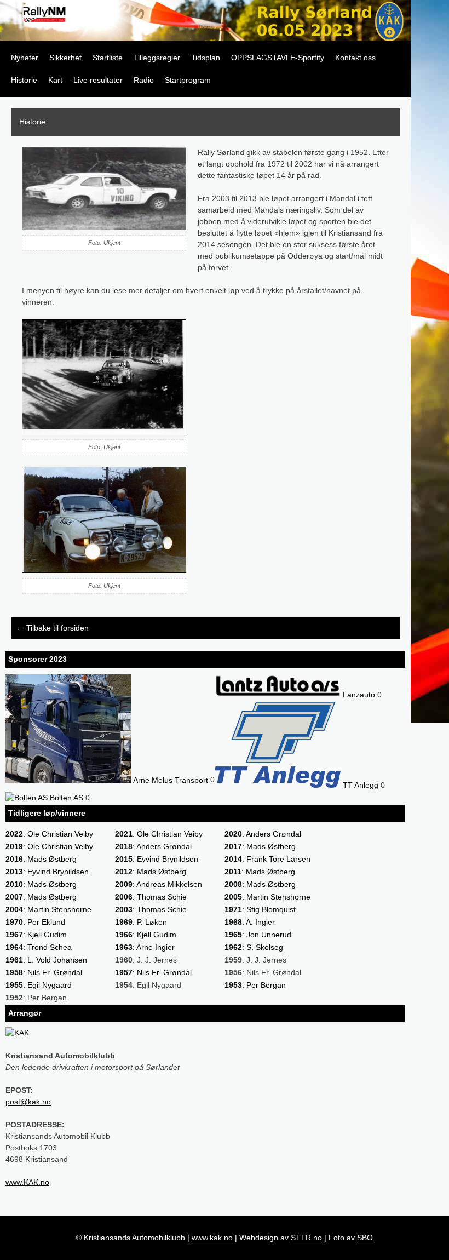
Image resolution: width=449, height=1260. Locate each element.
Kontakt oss (355, 57)
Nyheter (24, 57)
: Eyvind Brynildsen (156, 859)
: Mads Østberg (260, 846)
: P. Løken (141, 922)
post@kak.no (28, 1101)
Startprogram (188, 80)
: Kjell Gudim (36, 934)
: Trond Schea (38, 947)
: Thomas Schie (151, 896)
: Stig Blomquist (260, 909)
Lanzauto (358, 694)
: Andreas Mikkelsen (158, 884)
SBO (365, 1237)
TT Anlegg (359, 785)
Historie (24, 80)
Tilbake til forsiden (52, 627)
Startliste (108, 57)
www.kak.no (212, 1237)
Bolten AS (65, 797)
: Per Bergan (255, 985)
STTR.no (306, 1237)
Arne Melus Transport (169, 780)
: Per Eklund (35, 922)
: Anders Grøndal (263, 833)
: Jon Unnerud (258, 934)
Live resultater (98, 80)
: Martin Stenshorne (267, 896)
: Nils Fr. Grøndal (43, 972)
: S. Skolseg (254, 947)
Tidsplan (205, 57)
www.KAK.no (27, 1182)
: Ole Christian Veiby (49, 833)
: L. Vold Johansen (46, 959)
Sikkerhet (65, 57)
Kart (55, 80)
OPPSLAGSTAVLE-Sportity (277, 57)
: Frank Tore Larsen (267, 859)
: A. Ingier (250, 922)
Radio (144, 80)
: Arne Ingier (145, 947)
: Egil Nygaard (38, 985)
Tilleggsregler (157, 57)
